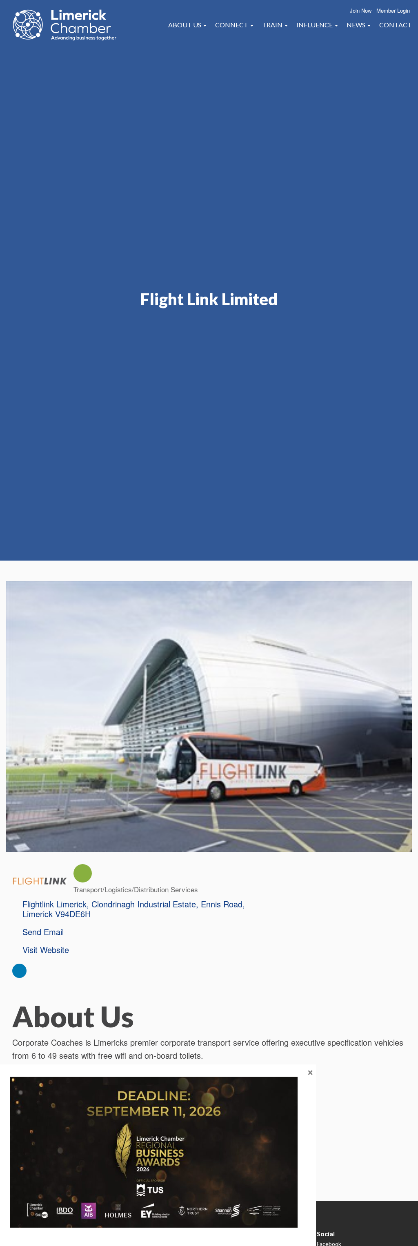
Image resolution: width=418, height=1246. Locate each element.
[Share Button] (82, 873)
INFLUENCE (315, 25)
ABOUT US (185, 25)
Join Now (360, 10)
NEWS (357, 25)
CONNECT (232, 25)
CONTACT (395, 25)
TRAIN (273, 25)
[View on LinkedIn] (19, 974)
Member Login (393, 10)
